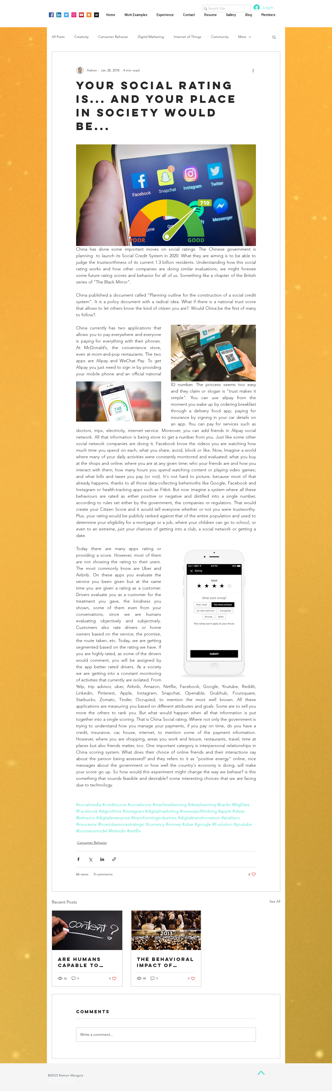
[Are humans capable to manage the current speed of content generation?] (87, 930)
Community (219, 37)
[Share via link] (114, 859)
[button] (274, 37)
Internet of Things (187, 37)
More (242, 37)
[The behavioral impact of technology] (166, 930)
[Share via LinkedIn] (102, 859)
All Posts (58, 37)
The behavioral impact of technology (165, 962)
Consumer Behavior (113, 37)
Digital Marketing (151, 37)
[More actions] (253, 70)
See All (275, 901)
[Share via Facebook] (78, 859)
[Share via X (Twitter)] (90, 859)
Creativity (81, 37)
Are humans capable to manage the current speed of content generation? (85, 962)
